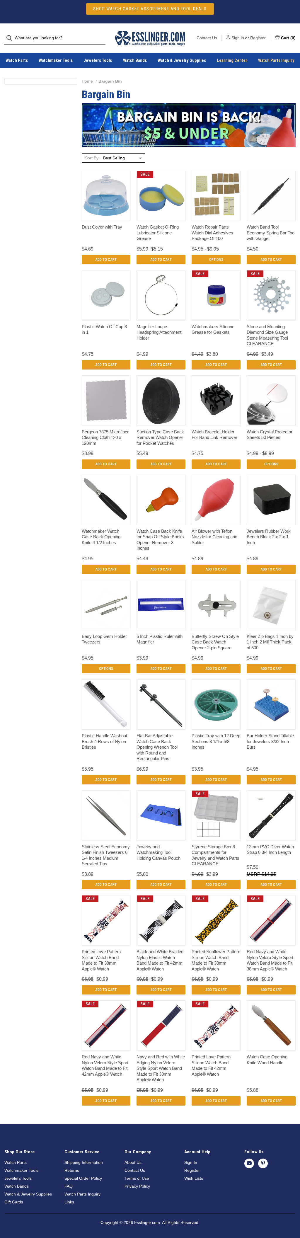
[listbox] (123, 158)
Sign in (237, 37)
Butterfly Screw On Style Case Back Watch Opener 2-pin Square (215, 642)
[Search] (11, 38)
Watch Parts (17, 60)
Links (69, 1202)
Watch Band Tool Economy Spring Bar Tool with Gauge (271, 232)
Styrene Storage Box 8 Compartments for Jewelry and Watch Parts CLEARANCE (215, 855)
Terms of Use (137, 1178)
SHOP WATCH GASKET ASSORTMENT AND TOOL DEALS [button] (150, 8)
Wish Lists (193, 1178)
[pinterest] (262, 1163)
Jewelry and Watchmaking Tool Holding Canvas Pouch (158, 852)
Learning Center (232, 60)
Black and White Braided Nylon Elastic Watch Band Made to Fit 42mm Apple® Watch (160, 960)
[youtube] (249, 1163)
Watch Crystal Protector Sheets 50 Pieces (269, 434)
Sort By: (92, 158)
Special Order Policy (83, 1178)
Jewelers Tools (97, 60)
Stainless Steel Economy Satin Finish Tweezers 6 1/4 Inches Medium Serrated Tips (106, 855)
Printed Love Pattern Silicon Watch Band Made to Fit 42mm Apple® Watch (211, 1065)
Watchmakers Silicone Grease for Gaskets (213, 329)
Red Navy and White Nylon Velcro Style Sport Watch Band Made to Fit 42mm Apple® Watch (105, 1065)
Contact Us (207, 37)
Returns (71, 1170)
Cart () (288, 37)
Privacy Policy (137, 1186)
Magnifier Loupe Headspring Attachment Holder (159, 332)
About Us (133, 1162)
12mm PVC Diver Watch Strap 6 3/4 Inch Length (270, 849)
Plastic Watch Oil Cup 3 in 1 (104, 329)
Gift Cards (13, 1202)
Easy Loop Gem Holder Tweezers (104, 639)
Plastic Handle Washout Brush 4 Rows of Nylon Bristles (104, 741)
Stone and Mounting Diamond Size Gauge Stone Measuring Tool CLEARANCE (267, 335)
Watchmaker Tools (56, 60)
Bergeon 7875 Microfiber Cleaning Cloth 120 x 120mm (105, 437)
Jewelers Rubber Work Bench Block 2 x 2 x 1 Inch (269, 537)
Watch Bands (135, 60)
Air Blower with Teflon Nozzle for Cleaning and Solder (214, 537)
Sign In (190, 1162)
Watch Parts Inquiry (276, 60)
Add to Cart (106, 259)
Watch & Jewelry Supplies (182, 60)
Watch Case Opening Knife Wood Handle (267, 1059)
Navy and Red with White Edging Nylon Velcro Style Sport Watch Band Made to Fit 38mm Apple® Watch (161, 1068)
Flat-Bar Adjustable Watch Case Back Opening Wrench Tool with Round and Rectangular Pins (157, 747)
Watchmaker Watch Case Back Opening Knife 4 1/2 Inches (101, 537)
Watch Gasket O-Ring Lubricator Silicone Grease (158, 232)
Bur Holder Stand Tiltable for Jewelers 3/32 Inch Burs (270, 741)
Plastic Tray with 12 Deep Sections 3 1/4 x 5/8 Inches (216, 741)
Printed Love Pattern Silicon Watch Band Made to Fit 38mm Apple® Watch (101, 960)
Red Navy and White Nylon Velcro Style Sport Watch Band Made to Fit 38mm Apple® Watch (270, 960)
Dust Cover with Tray (102, 226)
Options (216, 259)
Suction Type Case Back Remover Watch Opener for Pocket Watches (160, 437)
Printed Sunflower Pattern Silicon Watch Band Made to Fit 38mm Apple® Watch (216, 960)
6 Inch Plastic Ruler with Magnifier (160, 639)
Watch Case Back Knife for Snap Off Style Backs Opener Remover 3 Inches (160, 540)
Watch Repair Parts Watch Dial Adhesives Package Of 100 (212, 232)
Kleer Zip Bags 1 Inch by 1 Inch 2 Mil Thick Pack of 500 (270, 642)
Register (258, 37)
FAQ (68, 1186)
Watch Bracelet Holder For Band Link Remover (214, 434)
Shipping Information (83, 1162)
